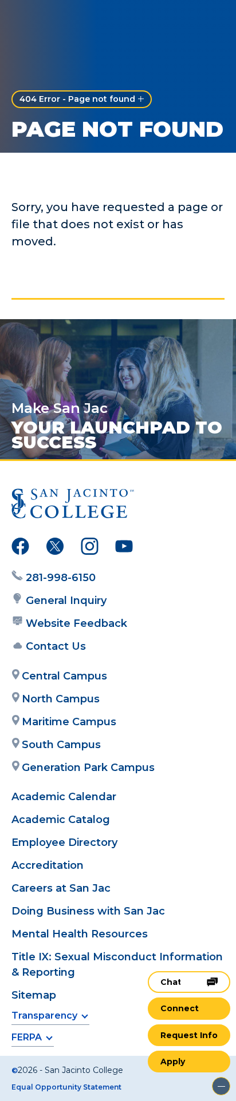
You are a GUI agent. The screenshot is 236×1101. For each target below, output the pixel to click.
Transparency (44, 1015)
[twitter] (55, 548)
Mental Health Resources (79, 934)
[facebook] (20, 548)
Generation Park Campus (88, 767)
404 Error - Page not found (77, 99)
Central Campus (64, 676)
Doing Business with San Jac (88, 911)
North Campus (61, 699)
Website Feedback (76, 623)
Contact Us (56, 646)
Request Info (189, 1035)
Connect (179, 1008)
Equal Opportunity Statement (66, 1087)
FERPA (26, 1037)
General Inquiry (66, 600)
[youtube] (124, 548)
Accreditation (47, 865)
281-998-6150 (61, 577)
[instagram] (90, 548)
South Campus (61, 744)
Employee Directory (64, 842)
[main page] (43, 20)
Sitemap (33, 995)
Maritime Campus (69, 722)
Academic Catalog (60, 819)
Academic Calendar (63, 796)
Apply (172, 1061)
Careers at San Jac (61, 888)
